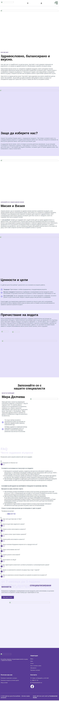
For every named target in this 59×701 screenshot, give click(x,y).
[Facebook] (32, 686)
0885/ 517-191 (11, 514)
